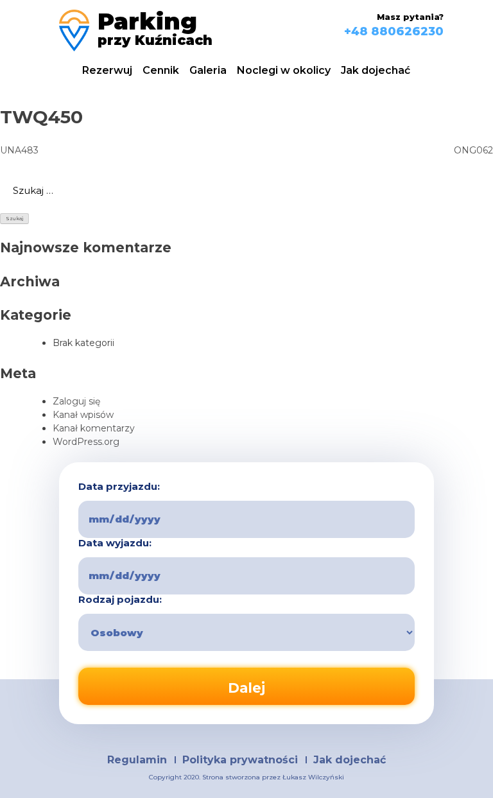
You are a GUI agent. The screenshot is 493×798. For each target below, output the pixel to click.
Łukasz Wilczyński (313, 777)
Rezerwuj (107, 70)
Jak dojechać (375, 70)
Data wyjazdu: (114, 543)
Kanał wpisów (83, 415)
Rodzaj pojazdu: (120, 599)
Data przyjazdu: (119, 486)
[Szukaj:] (246, 190)
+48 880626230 (394, 31)
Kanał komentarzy (94, 428)
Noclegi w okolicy (284, 70)
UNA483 (19, 150)
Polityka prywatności (240, 760)
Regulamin (137, 760)
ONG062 (473, 150)
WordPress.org (86, 441)
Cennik (161, 70)
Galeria (208, 70)
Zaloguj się (76, 401)
